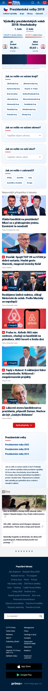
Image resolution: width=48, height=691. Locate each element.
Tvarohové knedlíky (34, 603)
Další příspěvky (22, 425)
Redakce (27, 650)
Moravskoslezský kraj (31, 99)
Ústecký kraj (12, 115)
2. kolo (29, 29)
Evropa (29, 183)
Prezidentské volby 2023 (17, 444)
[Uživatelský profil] (38, 2)
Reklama (9, 635)
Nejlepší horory (18, 576)
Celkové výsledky (10, 14)
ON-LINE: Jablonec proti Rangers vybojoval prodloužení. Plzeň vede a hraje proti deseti (22, 525)
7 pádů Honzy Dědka (32, 587)
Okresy (30, 14)
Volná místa (10, 631)
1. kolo (18, 29)
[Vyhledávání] (32, 2)
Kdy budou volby (15, 583)
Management (29, 628)
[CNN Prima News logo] (14, 3)
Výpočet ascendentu (14, 603)
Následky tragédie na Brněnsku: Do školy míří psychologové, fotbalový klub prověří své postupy (22, 540)
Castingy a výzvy (30, 635)
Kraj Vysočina (12, 94)
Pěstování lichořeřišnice (24, 599)
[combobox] (23, 135)
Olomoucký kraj (13, 104)
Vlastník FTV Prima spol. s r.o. (13, 651)
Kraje (22, 14)
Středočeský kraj (28, 109)
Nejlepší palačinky (16, 607)
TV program (32, 576)
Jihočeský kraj (12, 84)
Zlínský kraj (26, 115)
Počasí (34, 579)
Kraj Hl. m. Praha (31, 89)
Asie (30, 178)
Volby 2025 (17, 591)
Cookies (9, 647)
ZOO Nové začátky (32, 583)
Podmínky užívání (12, 642)
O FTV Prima (10, 628)
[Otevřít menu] (3, 2)
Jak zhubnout (15, 572)
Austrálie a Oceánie (14, 183)
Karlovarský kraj (13, 89)
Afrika (9, 178)
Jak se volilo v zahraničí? (19, 170)
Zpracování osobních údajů (29, 642)
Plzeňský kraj (12, 109)
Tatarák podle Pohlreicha (19, 595)
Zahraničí (39, 14)
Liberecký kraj (12, 99)
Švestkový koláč (33, 607)
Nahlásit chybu (11, 656)
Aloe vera (36, 595)
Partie (26, 579)
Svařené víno (30, 591)
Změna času (16, 579)
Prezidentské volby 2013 (17, 454)
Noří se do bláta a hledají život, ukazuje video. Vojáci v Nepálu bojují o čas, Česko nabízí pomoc (23, 512)
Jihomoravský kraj (30, 84)
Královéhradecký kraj (31, 94)
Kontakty (27, 638)
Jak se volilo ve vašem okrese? (23, 127)
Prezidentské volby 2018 (17, 449)
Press (26, 631)
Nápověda (28, 647)
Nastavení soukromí (28, 657)
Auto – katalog (14, 587)
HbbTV (8, 638)
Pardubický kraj (30, 104)
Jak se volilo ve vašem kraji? (21, 76)
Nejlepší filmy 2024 (31, 572)
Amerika (20, 178)
